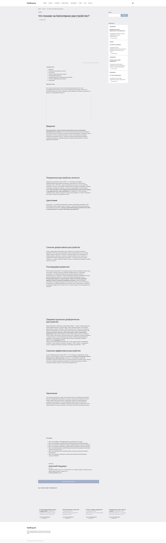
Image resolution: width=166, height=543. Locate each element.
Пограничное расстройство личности (57, 71)
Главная (39, 8)
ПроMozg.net (31, 3)
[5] (50, 286)
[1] (64, 92)
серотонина (57, 340)
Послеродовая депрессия (55, 75)
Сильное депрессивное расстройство (57, 74)
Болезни (44, 8)
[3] (78, 208)
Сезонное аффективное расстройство (57, 79)
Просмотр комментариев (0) (68, 481)
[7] (76, 362)
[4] (55, 260)
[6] (84, 344)
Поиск (110, 12)
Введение (51, 69)
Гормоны (111, 41)
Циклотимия (51, 72)
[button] (133, 3)
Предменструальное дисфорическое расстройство (60, 77)
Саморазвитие (112, 26)
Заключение (52, 80)
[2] (69, 194)
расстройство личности (79, 89)
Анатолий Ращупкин (58, 466)
